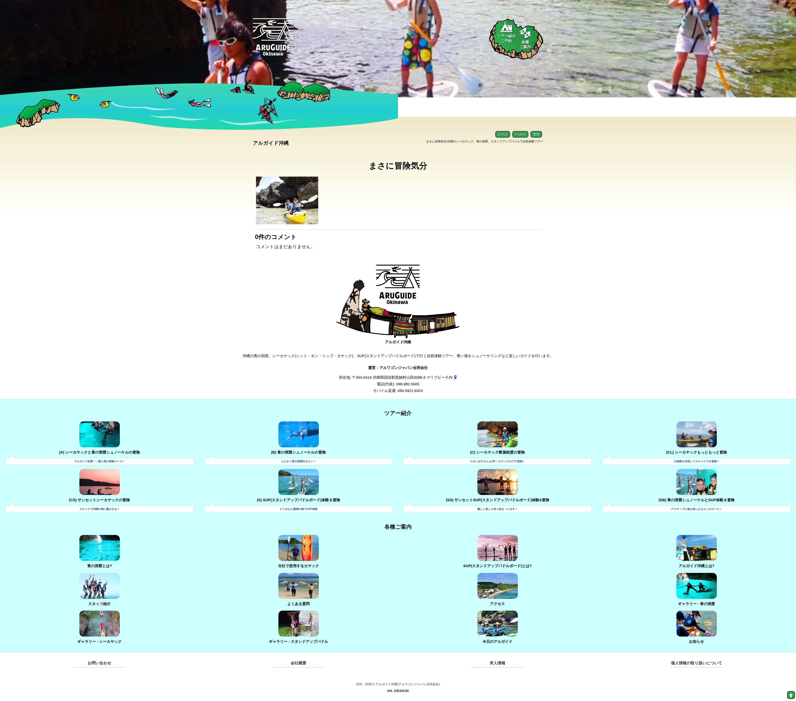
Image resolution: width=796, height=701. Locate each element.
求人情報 (497, 663)
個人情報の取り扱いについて (696, 663)
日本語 (503, 134)
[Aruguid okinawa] (273, 40)
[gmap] (455, 377)
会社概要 (298, 663)
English (520, 134)
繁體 (536, 134)
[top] (791, 695)
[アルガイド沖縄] (398, 288)
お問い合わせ (99, 663)
